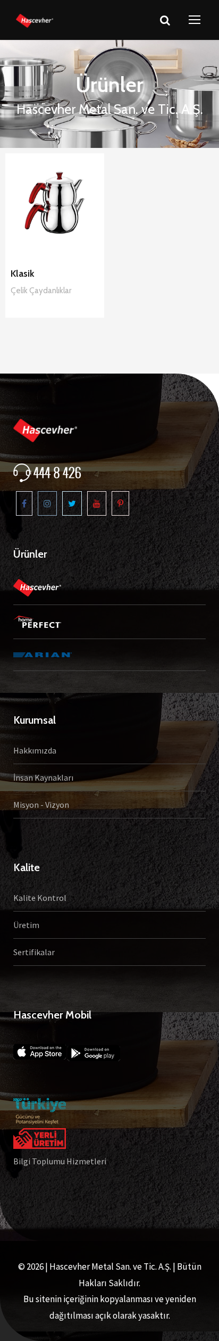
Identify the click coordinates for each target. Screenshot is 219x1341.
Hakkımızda (34, 750)
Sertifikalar (34, 952)
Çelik (20, 290)
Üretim (26, 925)
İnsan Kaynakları (43, 777)
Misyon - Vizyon (41, 804)
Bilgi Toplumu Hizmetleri (59, 1161)
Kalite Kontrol (39, 897)
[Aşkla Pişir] (34, 20)
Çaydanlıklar (50, 290)
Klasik (22, 273)
